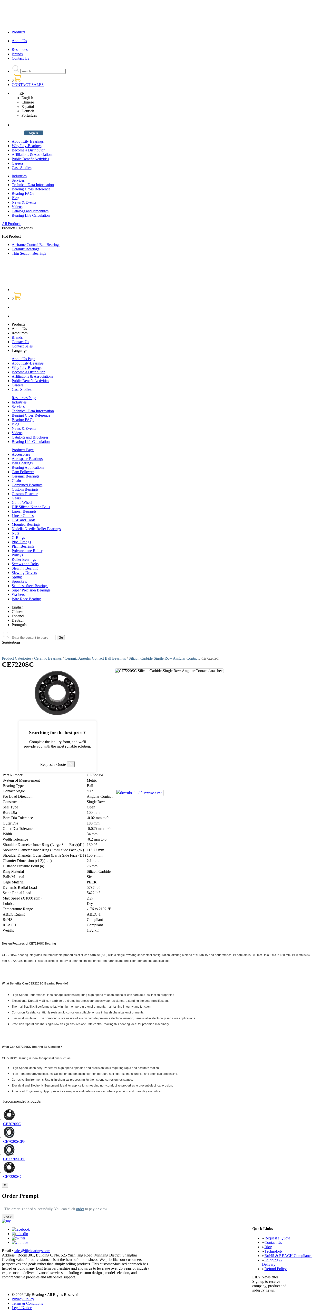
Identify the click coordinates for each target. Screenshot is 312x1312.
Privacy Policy (23, 1299)
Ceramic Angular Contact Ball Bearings (95, 658)
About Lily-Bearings (28, 141)
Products (18, 32)
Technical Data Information (33, 185)
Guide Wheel (22, 502)
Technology (273, 1251)
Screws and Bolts (25, 564)
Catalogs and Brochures (30, 211)
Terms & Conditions (27, 1303)
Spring (17, 577)
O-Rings (18, 537)
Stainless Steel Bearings (30, 586)
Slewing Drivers (24, 573)
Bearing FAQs (23, 193)
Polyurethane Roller (27, 551)
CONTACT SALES (28, 85)
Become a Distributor (28, 150)
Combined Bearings (27, 485)
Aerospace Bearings (27, 459)
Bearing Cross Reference (31, 189)
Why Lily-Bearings (26, 146)
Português (29, 115)
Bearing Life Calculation (31, 215)
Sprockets (19, 581)
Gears (16, 498)
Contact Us (20, 58)
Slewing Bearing (25, 568)
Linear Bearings (24, 511)
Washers (18, 594)
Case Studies (21, 168)
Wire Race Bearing (26, 599)
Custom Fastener (25, 494)
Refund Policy (275, 1269)
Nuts (15, 533)
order (80, 1209)
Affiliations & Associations (32, 154)
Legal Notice (22, 1308)
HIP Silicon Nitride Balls (31, 507)
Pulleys (17, 555)
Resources (20, 49)
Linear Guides (23, 516)
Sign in (33, 133)
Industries (19, 176)
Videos (17, 207)
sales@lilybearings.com (32, 1251)
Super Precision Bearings (31, 590)
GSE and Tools (23, 520)
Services (18, 180)
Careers (17, 163)
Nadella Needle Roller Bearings (36, 529)
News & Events (24, 202)
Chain (16, 480)
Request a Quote (277, 1238)
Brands (17, 54)
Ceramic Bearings (25, 249)
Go (61, 637)
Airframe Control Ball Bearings (36, 245)
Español (27, 106)
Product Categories (16, 658)
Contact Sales (22, 346)
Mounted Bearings (26, 524)
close (7, 1216)
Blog (15, 198)
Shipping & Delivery (272, 1262)
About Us (19, 41)
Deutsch (27, 111)
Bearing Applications (28, 467)
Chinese (27, 102)
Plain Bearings (23, 546)
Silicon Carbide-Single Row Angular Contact (163, 658)
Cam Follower (23, 472)
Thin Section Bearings (29, 253)
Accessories (21, 454)
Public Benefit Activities (30, 159)
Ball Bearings (22, 463)
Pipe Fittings (21, 542)
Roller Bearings (24, 559)
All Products (11, 224)
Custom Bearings (25, 489)
